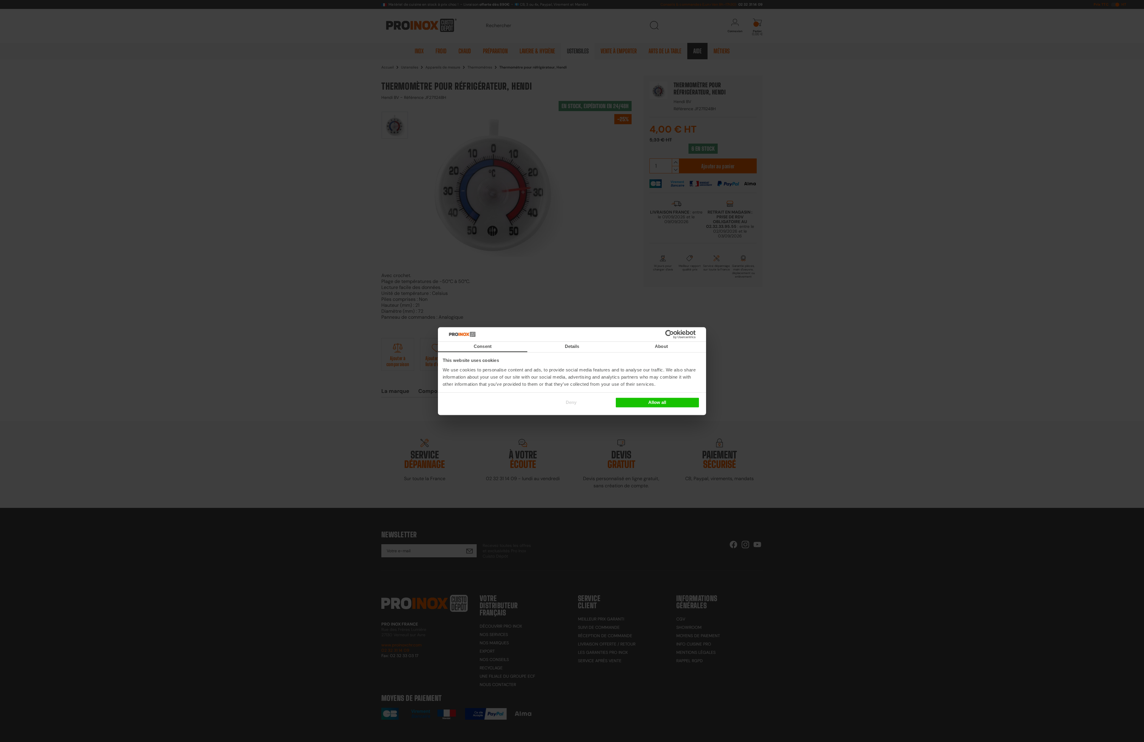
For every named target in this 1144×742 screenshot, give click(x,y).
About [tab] (661, 346)
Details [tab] (572, 346)
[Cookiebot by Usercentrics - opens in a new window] (678, 334)
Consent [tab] (483, 346)
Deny (571, 402)
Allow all (657, 402)
